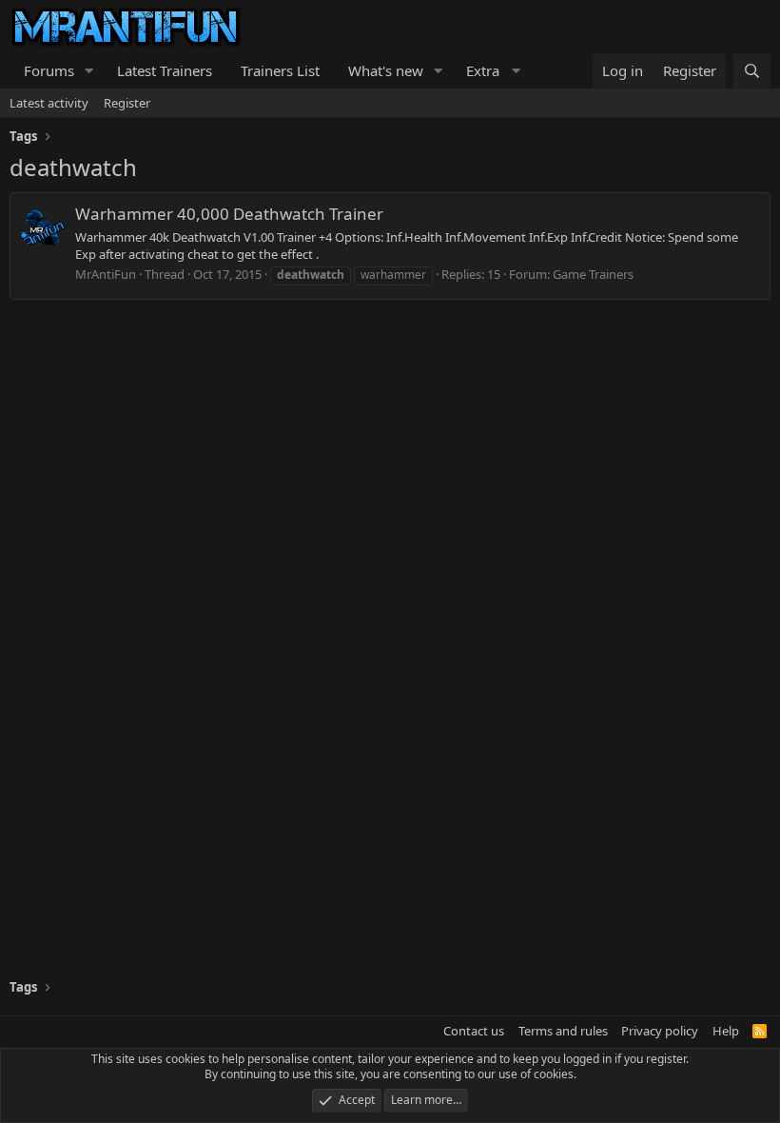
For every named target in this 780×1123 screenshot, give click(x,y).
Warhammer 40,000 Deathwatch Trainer (229, 214)
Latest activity (49, 102)
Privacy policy (659, 1030)
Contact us (473, 1030)
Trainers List (280, 70)
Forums (49, 70)
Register (127, 102)
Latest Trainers (164, 70)
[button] (89, 71)
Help (725, 1030)
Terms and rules (563, 1030)
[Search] (751, 71)
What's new (385, 70)
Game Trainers (593, 274)
